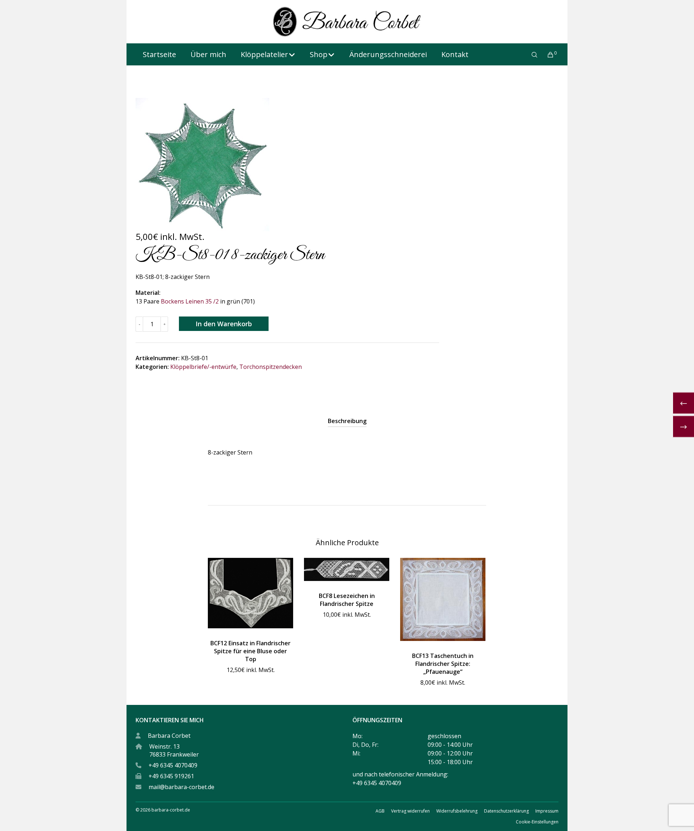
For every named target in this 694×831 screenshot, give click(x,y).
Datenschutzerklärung (506, 811)
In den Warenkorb (224, 323)
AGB (380, 811)
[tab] (347, 421)
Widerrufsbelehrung (456, 811)
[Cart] (546, 54)
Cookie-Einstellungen (537, 822)
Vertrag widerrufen (410, 811)
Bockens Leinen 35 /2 (190, 301)
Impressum (546, 811)
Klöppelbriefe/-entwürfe (203, 367)
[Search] (530, 54)
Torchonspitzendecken (270, 367)
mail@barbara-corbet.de (181, 787)
